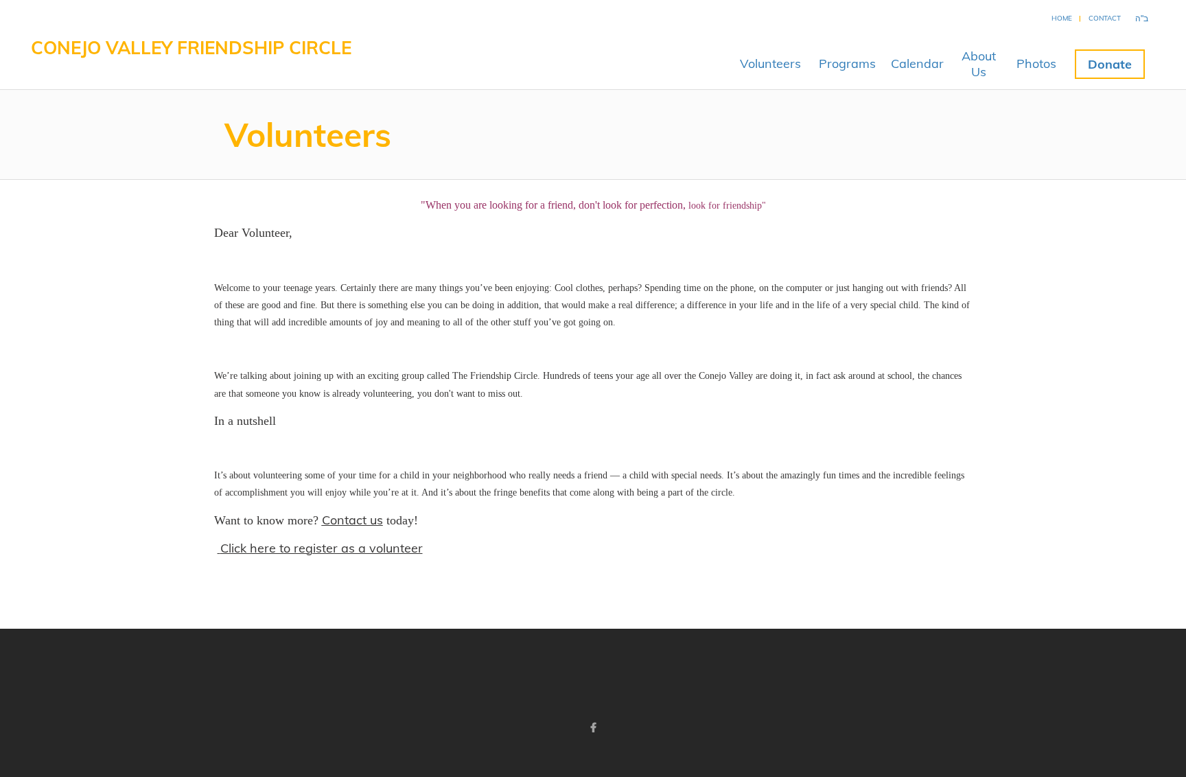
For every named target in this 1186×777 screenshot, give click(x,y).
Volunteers (770, 63)
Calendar (917, 63)
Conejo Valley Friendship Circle (191, 47)
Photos (1036, 63)
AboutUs (979, 64)
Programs (847, 63)
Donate (1110, 64)
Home (1061, 18)
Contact (1105, 18)
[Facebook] (593, 728)
